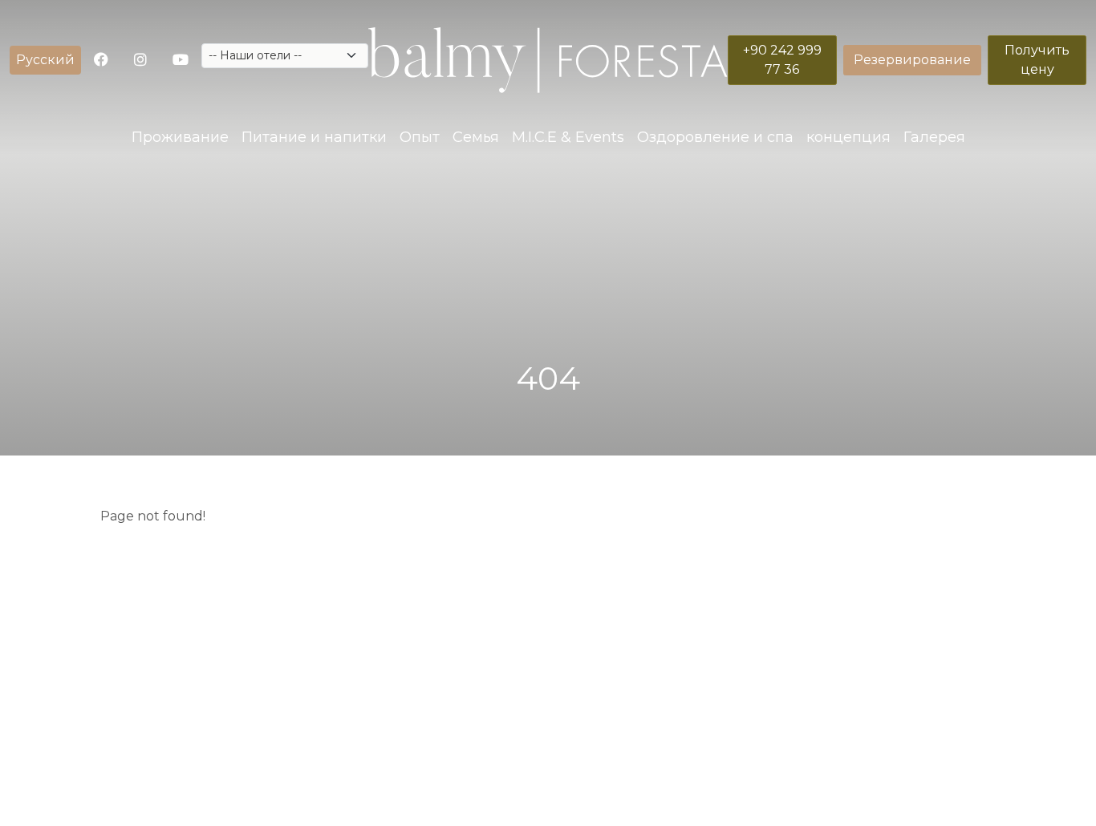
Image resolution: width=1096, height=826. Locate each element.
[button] (45, 60)
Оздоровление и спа (715, 137)
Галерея (934, 137)
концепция (848, 137)
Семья (476, 137)
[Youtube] (180, 60)
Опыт (420, 137)
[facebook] (101, 60)
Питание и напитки (314, 137)
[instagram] (140, 60)
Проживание (180, 137)
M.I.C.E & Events (568, 137)
